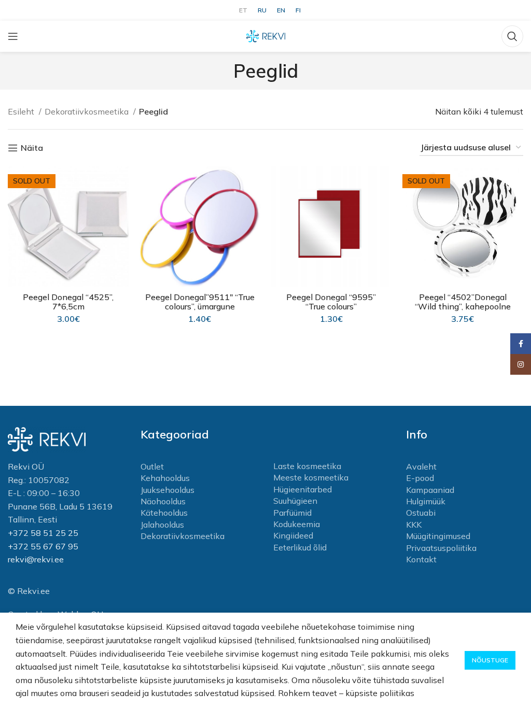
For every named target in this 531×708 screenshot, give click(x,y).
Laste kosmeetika (307, 466)
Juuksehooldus (167, 490)
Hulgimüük (425, 501)
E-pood (420, 478)
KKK (414, 524)
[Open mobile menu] (13, 36)
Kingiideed (293, 535)
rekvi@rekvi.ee (36, 559)
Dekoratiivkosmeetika (88, 111)
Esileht (22, 111)
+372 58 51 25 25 (43, 533)
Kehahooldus (165, 478)
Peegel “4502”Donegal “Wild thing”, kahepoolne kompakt (463, 306)
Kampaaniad (430, 490)
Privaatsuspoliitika (441, 548)
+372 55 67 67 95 (43, 546)
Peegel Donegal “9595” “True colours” (331, 301)
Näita (32, 148)
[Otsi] (512, 36)
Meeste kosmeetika (310, 477)
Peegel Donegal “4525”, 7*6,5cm (68, 301)
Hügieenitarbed (302, 489)
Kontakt (421, 559)
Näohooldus (163, 501)
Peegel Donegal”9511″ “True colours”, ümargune (200, 301)
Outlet (152, 466)
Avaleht (421, 466)
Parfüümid (292, 512)
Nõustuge (490, 660)
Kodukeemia (296, 524)
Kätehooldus (164, 512)
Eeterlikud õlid (300, 547)
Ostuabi (421, 512)
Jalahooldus (162, 524)
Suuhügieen (295, 500)
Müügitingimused (438, 536)
